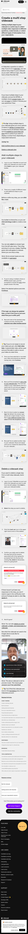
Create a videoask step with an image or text (11, 722)
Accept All (22, 930)
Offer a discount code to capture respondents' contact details (14, 771)
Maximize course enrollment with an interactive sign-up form (14, 761)
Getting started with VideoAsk (8, 708)
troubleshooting (19, 12)
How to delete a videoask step (8, 732)
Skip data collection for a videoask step (9, 736)
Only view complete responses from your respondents (13, 742)
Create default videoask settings (8, 750)
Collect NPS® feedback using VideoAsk (10, 768)
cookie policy (14, 927)
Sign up (21, 1)
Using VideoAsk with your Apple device (10, 715)
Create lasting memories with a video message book (12, 759)
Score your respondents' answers (8, 710)
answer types (16, 99)
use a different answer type (16, 417)
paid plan (17, 69)
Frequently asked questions (7, 712)
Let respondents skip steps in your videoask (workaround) (13, 717)
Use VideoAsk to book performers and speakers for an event (14, 763)
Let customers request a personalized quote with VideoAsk (14, 756)
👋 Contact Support (14, 806)
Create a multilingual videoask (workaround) (10, 734)
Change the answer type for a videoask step (10, 745)
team (22, 387)
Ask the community (14, 811)
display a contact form (16, 127)
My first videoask (5, 705)
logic (8, 101)
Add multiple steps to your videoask (13, 146)
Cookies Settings (14, 930)
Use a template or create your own (9, 766)
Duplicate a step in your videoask (8, 724)
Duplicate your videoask (6, 729)
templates (12, 691)
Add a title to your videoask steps (8, 720)
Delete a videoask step (9, 150)
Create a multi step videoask (7, 703)
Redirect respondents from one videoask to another (12, 727)
